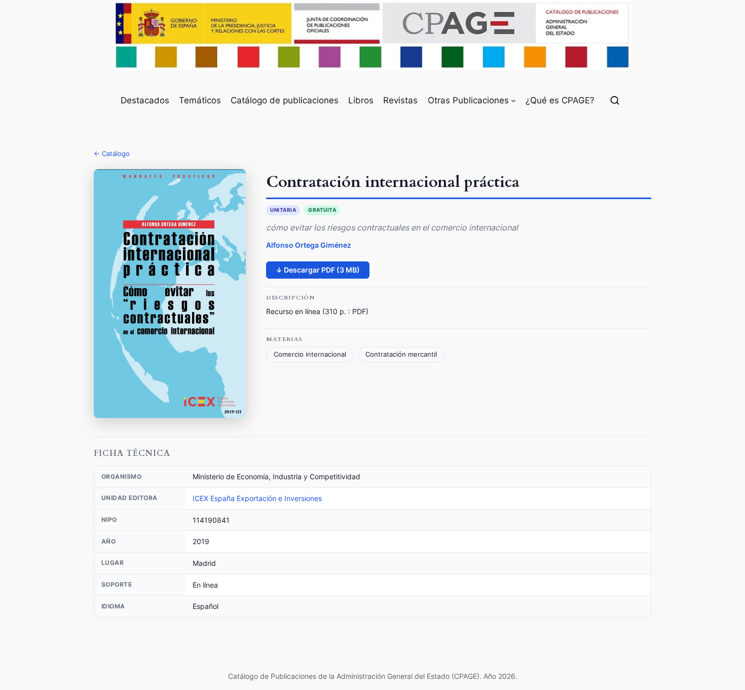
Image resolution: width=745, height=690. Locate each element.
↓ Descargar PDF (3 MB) (318, 269)
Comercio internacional (310, 354)
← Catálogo (112, 153)
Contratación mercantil (401, 354)
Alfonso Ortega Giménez (308, 245)
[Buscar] (614, 100)
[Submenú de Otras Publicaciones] (513, 100)
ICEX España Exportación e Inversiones (257, 498)
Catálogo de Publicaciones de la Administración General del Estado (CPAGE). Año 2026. (372, 676)
